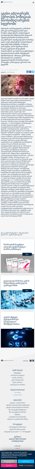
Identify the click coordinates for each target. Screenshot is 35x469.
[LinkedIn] (33, 361)
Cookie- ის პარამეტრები (26, 465)
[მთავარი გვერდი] (7, 2)
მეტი (27, 254)
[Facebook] (31, 361)
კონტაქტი (25, 360)
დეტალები (9, 465)
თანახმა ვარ (26, 461)
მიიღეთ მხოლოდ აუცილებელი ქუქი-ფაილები (9, 461)
